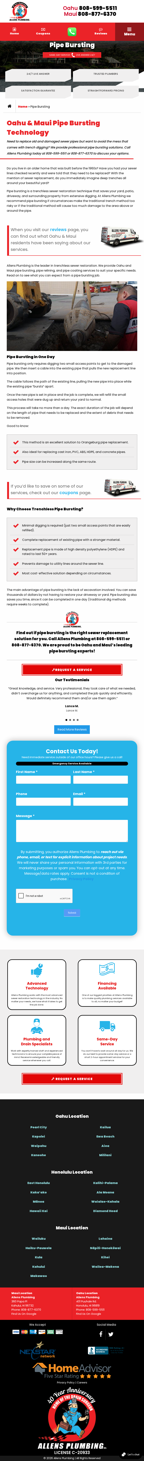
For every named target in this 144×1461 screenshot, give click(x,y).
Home (23, 106)
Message (25, 815)
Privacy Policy (66, 1382)
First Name (27, 771)
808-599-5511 (98, 8)
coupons (68, 493)
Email (79, 793)
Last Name (84, 771)
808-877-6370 (97, 14)
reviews (58, 230)
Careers (82, 1382)
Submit (72, 912)
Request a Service (73, 669)
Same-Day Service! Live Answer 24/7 (72, 54)
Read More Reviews (72, 729)
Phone (21, 793)
